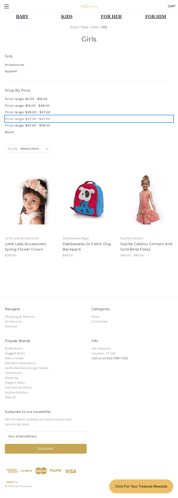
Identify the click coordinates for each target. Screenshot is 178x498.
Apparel (11, 71)
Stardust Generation (20, 363)
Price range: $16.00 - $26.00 (27, 105)
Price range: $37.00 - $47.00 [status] (27, 119)
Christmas (100, 321)
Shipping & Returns (20, 317)
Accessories (14, 65)
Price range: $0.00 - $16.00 (26, 99)
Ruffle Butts (14, 348)
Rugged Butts (15, 353)
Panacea (11, 378)
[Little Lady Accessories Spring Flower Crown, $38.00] (31, 199)
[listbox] (35, 148)
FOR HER (111, 16)
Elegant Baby (15, 383)
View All (10, 397)
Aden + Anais (14, 358)
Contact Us (13, 321)
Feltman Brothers (18, 387)
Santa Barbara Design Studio (26, 368)
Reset (9, 132)
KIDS (67, 16)
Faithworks (13, 373)
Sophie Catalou (16, 392)
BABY (22, 16)
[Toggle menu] (6, 6)
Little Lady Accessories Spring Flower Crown (25, 246)
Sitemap (11, 326)
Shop (95, 317)
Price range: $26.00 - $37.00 (27, 112)
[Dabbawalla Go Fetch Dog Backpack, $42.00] (89, 199)
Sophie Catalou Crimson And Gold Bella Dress (146, 246)
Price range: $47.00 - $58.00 (27, 125)
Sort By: (13, 148)
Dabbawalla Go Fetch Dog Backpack (87, 246)
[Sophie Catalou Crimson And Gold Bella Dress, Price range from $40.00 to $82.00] (146, 199)
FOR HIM (155, 16)
